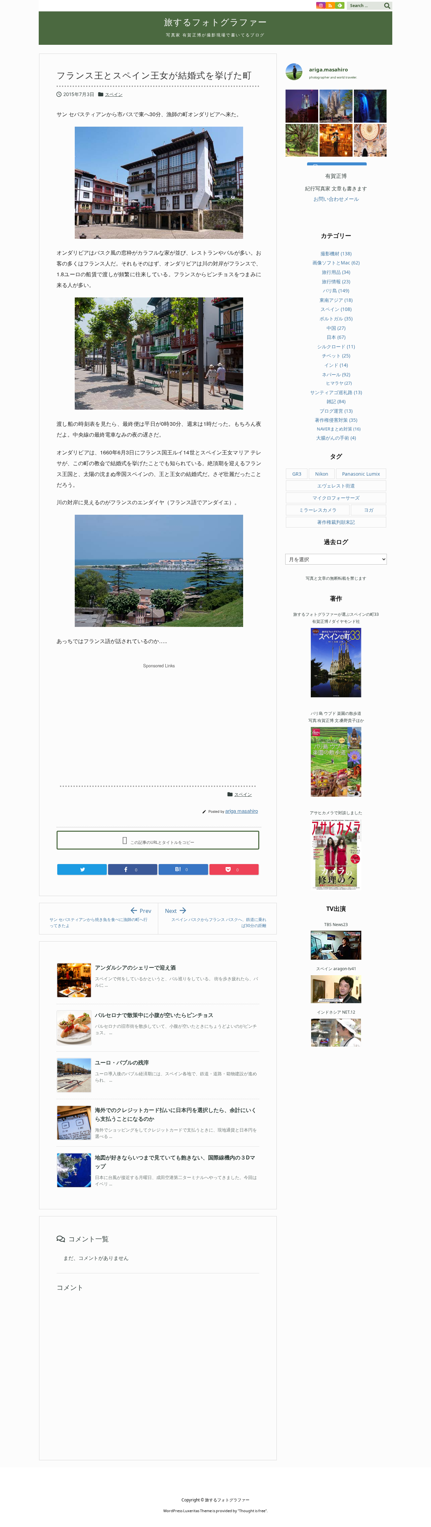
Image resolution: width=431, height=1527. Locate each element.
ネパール (336, 374)
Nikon (321, 474)
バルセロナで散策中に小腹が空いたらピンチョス (154, 1015)
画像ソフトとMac (336, 262)
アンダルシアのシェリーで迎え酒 (135, 967)
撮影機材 (336, 253)
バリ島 (336, 290)
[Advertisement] (159, 718)
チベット (336, 355)
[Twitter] (82, 869)
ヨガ (368, 510)
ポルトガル (336, 318)
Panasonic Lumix (361, 474)
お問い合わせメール (336, 198)
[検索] (387, 6)
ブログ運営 (336, 411)
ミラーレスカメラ (318, 510)
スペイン (114, 94)
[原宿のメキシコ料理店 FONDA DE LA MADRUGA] (336, 140)
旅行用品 (336, 272)
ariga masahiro (241, 810)
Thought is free (252, 1510)
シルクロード (336, 346)
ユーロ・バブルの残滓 (122, 1062)
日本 (336, 337)
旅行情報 (336, 281)
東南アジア (336, 300)
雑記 (336, 401)
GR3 (296, 474)
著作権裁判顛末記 (336, 522)
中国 (336, 328)
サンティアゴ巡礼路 (336, 392)
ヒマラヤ (339, 383)
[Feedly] (339, 5)
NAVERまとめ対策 (339, 429)
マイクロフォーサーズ (336, 498)
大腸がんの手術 (336, 438)
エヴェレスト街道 (336, 485)
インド (336, 365)
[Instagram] (321, 5)
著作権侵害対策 (336, 420)
